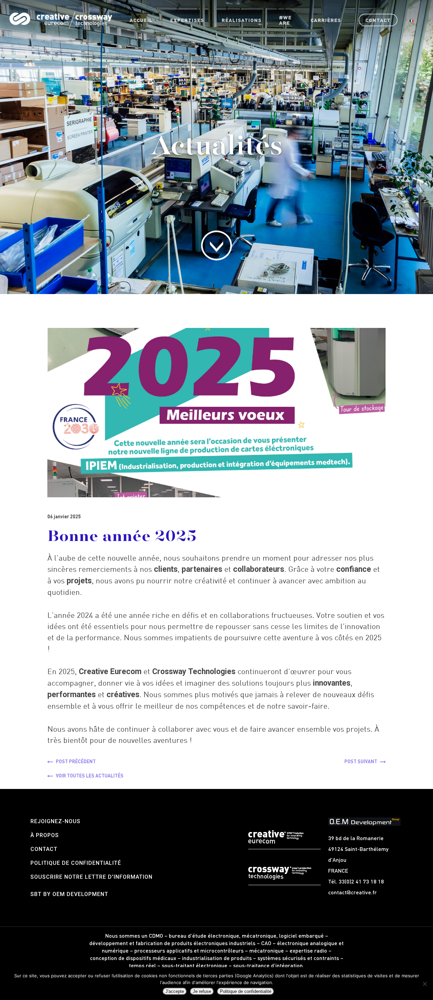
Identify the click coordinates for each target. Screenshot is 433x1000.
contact (44, 849)
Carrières (326, 20)
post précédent (76, 761)
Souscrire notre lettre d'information (91, 877)
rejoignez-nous (55, 821)
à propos (44, 835)
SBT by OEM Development (69, 894)
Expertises (187, 20)
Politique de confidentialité (75, 863)
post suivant (360, 761)
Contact (378, 20)
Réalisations (241, 20)
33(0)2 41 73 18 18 (361, 881)
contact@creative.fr (352, 892)
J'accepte (174, 991)
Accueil (141, 20)
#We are (285, 20)
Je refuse (202, 991)
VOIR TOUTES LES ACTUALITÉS (89, 775)
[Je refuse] (424, 983)
